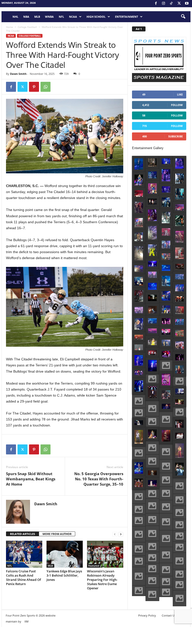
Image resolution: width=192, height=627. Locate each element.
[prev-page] (114, 534)
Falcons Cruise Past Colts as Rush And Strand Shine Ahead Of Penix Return (23, 577)
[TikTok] (171, 3)
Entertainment (126, 16)
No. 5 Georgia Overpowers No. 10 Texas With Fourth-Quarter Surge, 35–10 (98, 479)
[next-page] (120, 534)
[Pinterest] (34, 87)
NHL (15, 16)
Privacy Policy (147, 615)
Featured (93, 565)
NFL (61, 16)
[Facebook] (156, 3)
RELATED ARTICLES (22, 534)
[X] (179, 3)
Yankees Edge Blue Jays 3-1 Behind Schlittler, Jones (64, 575)
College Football (27, 27)
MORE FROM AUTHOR (57, 534)
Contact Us (169, 615)
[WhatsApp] (45, 87)
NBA (26, 16)
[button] (183, 16)
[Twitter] (23, 87)
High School (96, 16)
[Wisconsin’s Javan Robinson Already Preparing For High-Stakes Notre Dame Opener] (105, 554)
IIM (26, 621)
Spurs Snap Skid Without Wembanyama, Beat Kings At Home (30, 479)
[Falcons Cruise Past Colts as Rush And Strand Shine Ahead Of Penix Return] (24, 554)
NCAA (73, 16)
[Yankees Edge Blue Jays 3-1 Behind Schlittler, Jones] (64, 554)
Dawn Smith (18, 74)
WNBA (49, 16)
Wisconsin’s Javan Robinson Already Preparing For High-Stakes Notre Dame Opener (102, 579)
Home (9, 27)
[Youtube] (187, 3)
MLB (37, 16)
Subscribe (175, 136)
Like (180, 94)
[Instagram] (163, 3)
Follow (177, 105)
